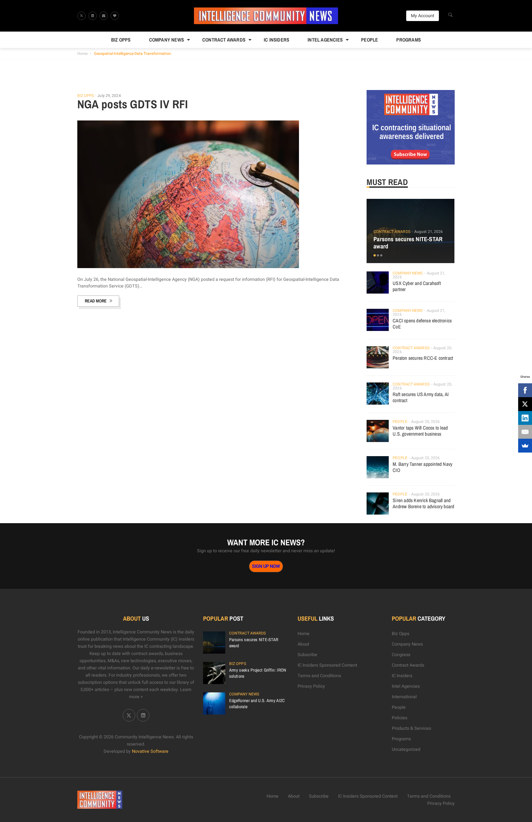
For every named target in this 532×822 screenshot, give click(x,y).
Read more (96, 301)
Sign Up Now (266, 566)
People (369, 39)
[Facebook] (525, 390)
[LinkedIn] (525, 418)
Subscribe (307, 654)
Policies (399, 718)
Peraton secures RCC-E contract (423, 358)
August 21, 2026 (428, 232)
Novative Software (150, 751)
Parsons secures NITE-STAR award (408, 242)
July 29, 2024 (109, 96)
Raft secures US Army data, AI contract (421, 397)
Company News (166, 39)
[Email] (525, 432)
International (404, 696)
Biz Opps (121, 39)
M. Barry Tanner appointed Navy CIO (422, 467)
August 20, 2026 (425, 422)
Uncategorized (406, 749)
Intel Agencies (325, 39)
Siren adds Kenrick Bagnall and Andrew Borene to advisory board (423, 503)
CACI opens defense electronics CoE (422, 323)
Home (82, 53)
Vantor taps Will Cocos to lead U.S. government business (420, 430)
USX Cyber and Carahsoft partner (417, 286)
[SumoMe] (525, 446)
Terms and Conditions (319, 675)
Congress (401, 654)
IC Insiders (276, 39)
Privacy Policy (311, 686)
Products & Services (411, 728)
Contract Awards (223, 39)
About (303, 644)
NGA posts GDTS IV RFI (132, 104)
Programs (408, 39)
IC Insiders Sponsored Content (327, 665)
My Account (422, 15)
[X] (525, 404)
